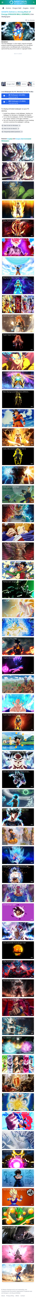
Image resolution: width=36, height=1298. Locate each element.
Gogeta (25, 8)
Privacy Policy (10, 1295)
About (3, 1295)
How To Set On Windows (11, 125)
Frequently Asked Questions (12, 131)
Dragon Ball (16, 8)
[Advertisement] (18, 66)
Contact (22, 1295)
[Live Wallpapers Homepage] (3, 8)
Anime (8, 8)
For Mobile (31, 20)
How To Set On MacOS (10, 128)
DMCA (17, 1295)
